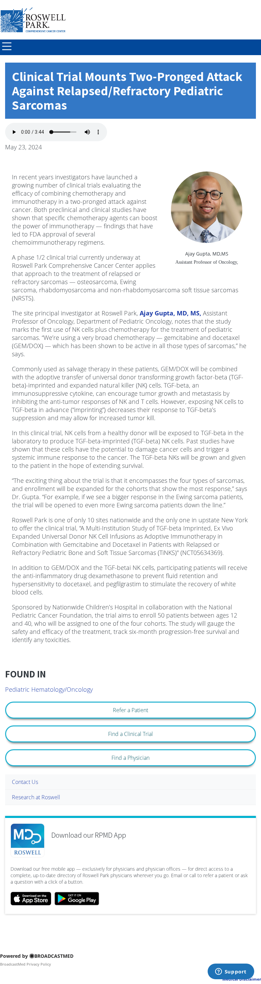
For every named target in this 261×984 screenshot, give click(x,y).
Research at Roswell (36, 797)
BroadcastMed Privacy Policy (25, 964)
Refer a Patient (130, 710)
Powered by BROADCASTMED (36, 956)
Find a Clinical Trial (130, 734)
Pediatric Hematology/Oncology (49, 689)
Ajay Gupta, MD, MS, (170, 313)
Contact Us (25, 782)
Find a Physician (130, 757)
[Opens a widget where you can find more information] (230, 972)
